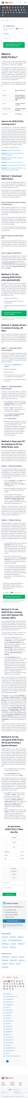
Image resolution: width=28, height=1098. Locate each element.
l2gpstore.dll (14, 956)
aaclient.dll (9, 1026)
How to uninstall (17, 1092)
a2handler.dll (9, 999)
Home (2, 20)
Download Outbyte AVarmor (13, 596)
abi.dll (7, 1053)
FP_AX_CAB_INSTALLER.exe (15, 940)
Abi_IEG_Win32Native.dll (13, 1056)
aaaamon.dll (9, 1021)
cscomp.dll (4, 963)
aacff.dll (8, 1023)
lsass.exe (4, 940)
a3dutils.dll (9, 1012)
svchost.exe (5, 937)
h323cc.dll (11, 963)
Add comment (9, 894)
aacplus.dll (9, 1029)
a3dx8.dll (8, 1015)
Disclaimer (16, 1091)
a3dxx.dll (8, 1018)
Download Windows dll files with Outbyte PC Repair (14, 45)
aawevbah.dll (10, 1040)
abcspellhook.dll (10, 1048)
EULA (7, 319)
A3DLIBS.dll (9, 1010)
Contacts (12, 1084)
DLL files (3, 1084)
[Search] (20, 2)
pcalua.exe (13, 943)
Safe (14, 847)
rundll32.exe (13, 947)
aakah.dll (8, 1034)
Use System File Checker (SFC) (13, 165)
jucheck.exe (20, 937)
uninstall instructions (11, 925)
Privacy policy (4, 1092)
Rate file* (13, 868)
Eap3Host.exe (5, 943)
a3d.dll (8, 1007)
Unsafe (14, 842)
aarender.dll (9, 1037)
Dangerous (14, 837)
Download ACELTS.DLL (11, 150)
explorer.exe (13, 937)
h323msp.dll (5, 960)
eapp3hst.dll (21, 960)
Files (7, 20)
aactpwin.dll (9, 1031)
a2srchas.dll (9, 1002)
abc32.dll (8, 1045)
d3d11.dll (18, 963)
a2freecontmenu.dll (11, 996)
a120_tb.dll (9, 994)
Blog (20, 1084)
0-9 (3, 7)
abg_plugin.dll (10, 1050)
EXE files (9, 977)
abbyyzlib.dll (9, 1042)
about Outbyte (19, 317)
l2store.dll (21, 956)
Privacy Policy (11, 319)
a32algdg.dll (9, 1004)
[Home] (7, 2)
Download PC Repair (13, 921)
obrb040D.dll (5, 967)
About (20, 1082)
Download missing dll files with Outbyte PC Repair (13, 313)
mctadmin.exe (21, 943)
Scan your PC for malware (12, 162)
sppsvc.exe (5, 947)
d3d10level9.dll (5, 956)
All (3, 977)
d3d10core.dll (13, 960)
